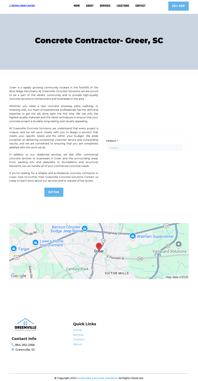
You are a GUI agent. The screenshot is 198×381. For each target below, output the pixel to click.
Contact (140, 6)
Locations (123, 6)
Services (105, 6)
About (90, 6)
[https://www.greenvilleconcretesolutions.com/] (22, 6)
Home (77, 6)
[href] (99, 251)
